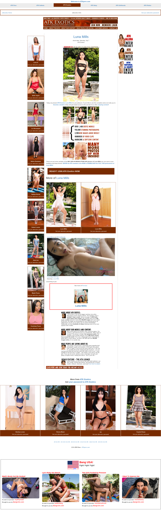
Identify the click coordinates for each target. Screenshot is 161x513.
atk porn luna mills (84, 441)
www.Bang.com (73, 468)
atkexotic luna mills (75, 441)
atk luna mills (57, 441)
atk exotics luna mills (65, 441)
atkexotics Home (7, 12)
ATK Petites (147, 5)
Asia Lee (36, 260)
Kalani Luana (36, 227)
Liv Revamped (35, 128)
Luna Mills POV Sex (53, 277)
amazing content (103, 104)
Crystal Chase (140, 432)
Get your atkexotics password (150, 12)
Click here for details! (94, 364)
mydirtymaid (19, 500)
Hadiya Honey (35, 194)
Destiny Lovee (20, 432)
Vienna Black (60, 432)
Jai (101, 432)
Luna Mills (81, 37)
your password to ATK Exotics (82, 382)
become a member (59, 104)
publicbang (59, 503)
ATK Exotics (67, 5)
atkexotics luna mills (102, 441)
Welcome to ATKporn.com (80, 1)
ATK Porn (13, 5)
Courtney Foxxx (36, 326)
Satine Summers (36, 161)
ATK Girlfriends (121, 5)
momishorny (139, 500)
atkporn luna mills (93, 441)
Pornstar (84, 285)
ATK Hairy (94, 5)
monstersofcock (100, 503)
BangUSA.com (18, 502)
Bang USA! (86, 462)
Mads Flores (36, 293)
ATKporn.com (86, 447)
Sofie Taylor (36, 95)
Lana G (36, 62)
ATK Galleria (40, 5)
